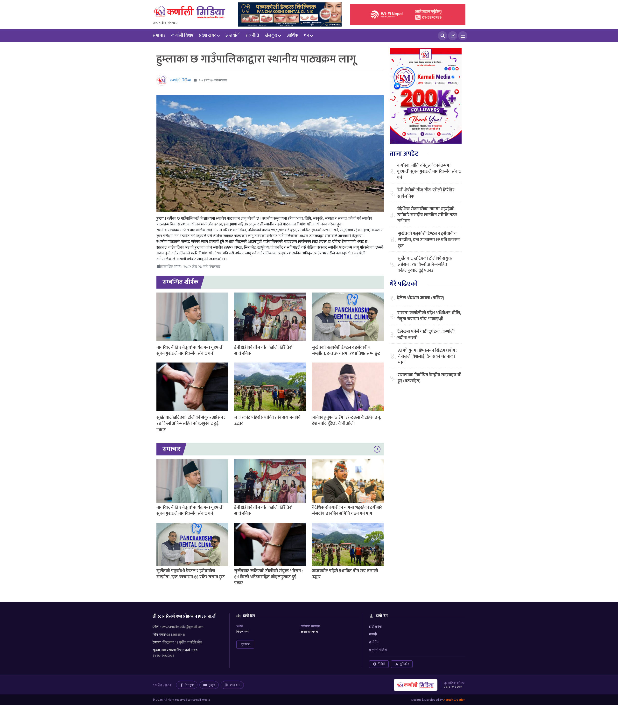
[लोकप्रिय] (452, 35)
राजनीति (252, 35)
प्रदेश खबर (207, 35)
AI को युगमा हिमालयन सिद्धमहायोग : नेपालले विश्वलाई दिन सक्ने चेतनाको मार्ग (427, 357)
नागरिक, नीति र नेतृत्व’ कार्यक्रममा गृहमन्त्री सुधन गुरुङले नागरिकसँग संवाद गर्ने (190, 350)
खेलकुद (271, 35)
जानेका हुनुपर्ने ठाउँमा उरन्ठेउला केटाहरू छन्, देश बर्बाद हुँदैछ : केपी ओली (346, 420)
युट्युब (212, 684)
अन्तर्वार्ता (232, 35)
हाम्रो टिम (374, 642)
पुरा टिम (245, 644)
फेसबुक (189, 684)
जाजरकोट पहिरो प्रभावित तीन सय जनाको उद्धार (267, 420)
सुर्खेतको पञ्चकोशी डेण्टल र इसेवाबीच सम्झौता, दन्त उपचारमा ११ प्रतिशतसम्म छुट (346, 350)
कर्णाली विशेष (182, 35)
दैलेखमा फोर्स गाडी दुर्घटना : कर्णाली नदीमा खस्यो (426, 335)
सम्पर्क (373, 634)
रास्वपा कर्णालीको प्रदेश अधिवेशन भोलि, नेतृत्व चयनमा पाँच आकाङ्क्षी (429, 316)
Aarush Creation (454, 699)
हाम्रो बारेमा (375, 626)
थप (306, 35)
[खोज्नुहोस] (442, 35)
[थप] (462, 35)
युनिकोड (404, 664)
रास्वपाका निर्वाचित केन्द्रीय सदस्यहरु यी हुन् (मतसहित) (429, 378)
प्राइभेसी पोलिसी (378, 649)
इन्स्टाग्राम (235, 684)
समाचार (159, 35)
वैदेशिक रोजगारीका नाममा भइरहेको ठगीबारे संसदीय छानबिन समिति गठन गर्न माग (347, 510)
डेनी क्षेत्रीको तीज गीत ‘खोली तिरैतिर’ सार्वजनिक (263, 350)
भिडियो (381, 664)
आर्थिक (292, 35)
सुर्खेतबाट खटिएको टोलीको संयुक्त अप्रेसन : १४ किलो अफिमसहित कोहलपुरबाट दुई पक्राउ (190, 423)
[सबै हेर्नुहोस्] (377, 449)
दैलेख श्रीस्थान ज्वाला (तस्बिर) (420, 298)
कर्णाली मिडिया (180, 80)
